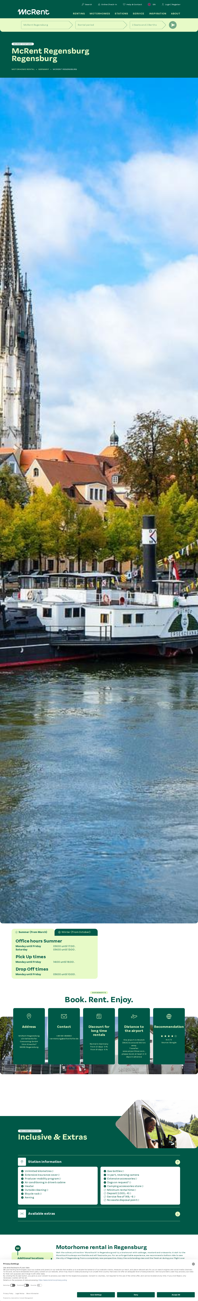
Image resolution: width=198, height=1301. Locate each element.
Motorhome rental (23, 69)
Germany (43, 69)
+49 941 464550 (64, 1036)
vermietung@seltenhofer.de (64, 1038)
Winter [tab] (76, 932)
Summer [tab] (33, 932)
